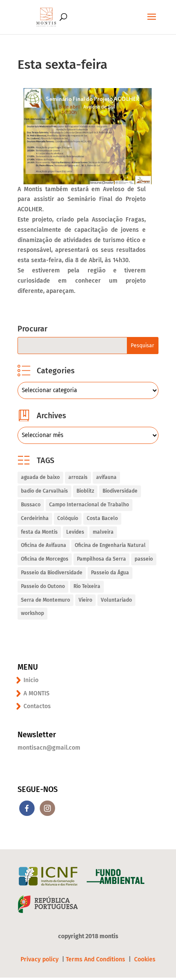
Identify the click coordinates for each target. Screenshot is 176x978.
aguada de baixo (40, 477)
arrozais (78, 477)
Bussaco (31, 505)
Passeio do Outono (43, 586)
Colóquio (67, 518)
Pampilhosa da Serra (101, 559)
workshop (32, 613)
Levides (75, 532)
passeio (144, 559)
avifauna (106, 477)
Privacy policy (40, 959)
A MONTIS (36, 693)
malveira (103, 532)
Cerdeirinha (35, 518)
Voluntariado (116, 600)
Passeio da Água (110, 573)
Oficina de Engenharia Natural (110, 545)
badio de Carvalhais (44, 491)
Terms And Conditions (95, 959)
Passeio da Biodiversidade (51, 573)
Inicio (30, 680)
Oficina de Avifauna (43, 545)
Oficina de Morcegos (44, 559)
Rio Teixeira (86, 586)
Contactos (37, 706)
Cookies (144, 959)
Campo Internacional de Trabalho (89, 505)
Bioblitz (85, 491)
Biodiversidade (120, 491)
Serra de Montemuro (45, 600)
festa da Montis (39, 532)
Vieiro (85, 600)
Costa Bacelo (102, 518)
